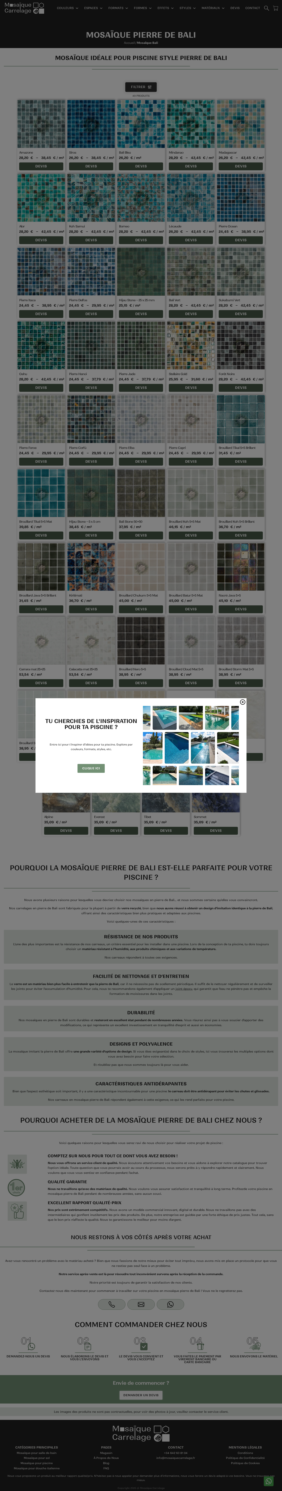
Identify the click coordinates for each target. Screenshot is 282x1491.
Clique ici (91, 768)
